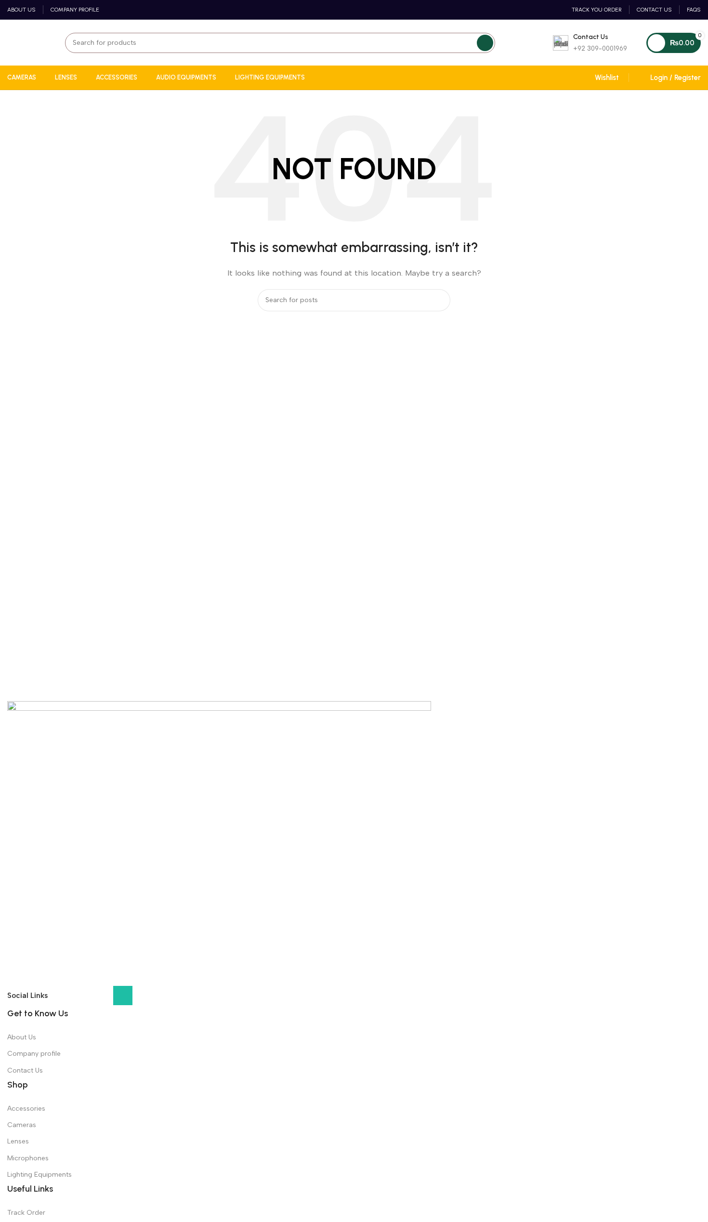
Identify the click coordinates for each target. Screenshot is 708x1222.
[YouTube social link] (101, 998)
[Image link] (219, 842)
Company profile (34, 1053)
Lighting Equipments (39, 1174)
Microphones (28, 1158)
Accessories (26, 1108)
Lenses (18, 1141)
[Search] (485, 43)
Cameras (21, 1125)
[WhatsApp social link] (122, 995)
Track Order (26, 1213)
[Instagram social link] (80, 998)
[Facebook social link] (59, 998)
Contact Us (25, 1070)
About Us (21, 1037)
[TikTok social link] (144, 998)
